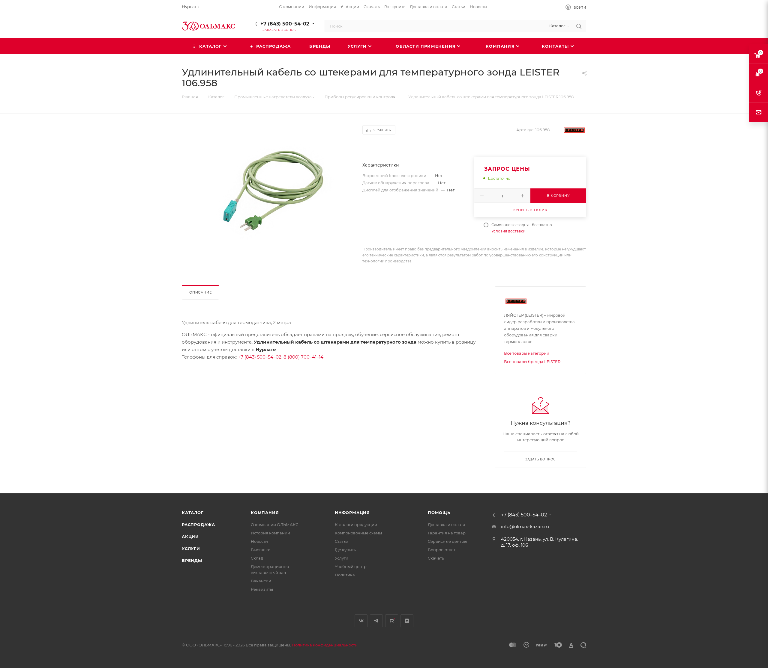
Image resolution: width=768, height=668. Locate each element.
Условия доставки (508, 231)
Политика (345, 574)
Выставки (261, 549)
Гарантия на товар (447, 533)
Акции (190, 536)
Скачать (436, 558)
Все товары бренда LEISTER (532, 361)
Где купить (345, 549)
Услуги (191, 548)
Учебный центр (351, 566)
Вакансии (261, 580)
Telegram (376, 620)
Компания (265, 512)
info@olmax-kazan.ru (525, 526)
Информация (352, 512)
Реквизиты (262, 589)
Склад (257, 558)
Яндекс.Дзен (406, 620)
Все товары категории (526, 353)
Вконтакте (361, 620)
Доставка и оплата (446, 524)
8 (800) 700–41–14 (303, 357)
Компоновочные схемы (358, 533)
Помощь (439, 512)
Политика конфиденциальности (325, 645)
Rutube (391, 620)
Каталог (193, 512)
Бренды (192, 560)
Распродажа (198, 524)
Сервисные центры (447, 541)
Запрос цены (507, 169)
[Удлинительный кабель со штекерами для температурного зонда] (276, 190)
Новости (259, 541)
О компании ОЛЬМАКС (274, 524)
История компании (270, 533)
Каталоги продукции (356, 524)
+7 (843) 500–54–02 (284, 24)
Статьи (341, 541)
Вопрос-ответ (441, 549)
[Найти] (579, 26)
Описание (200, 292)
